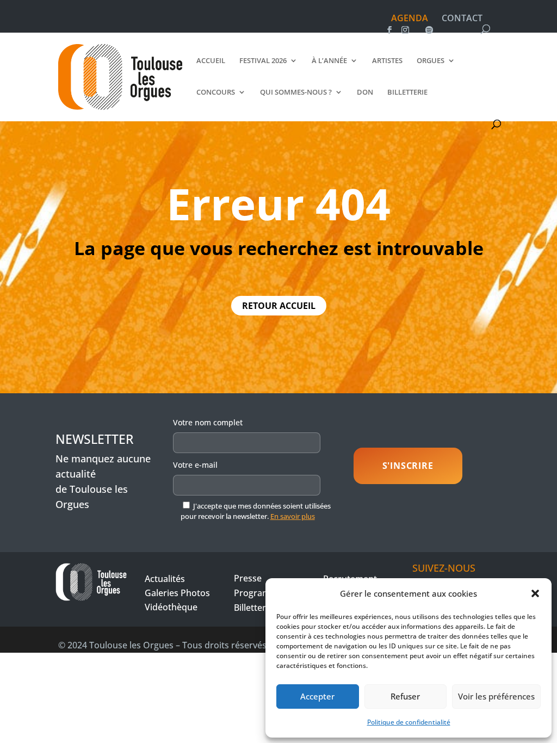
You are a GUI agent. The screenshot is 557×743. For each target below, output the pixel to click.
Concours (215, 92)
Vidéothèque (171, 607)
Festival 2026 (263, 61)
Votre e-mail (195, 465)
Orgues (430, 61)
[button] (535, 593)
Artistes (387, 61)
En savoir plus (292, 516)
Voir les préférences (496, 696)
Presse (248, 578)
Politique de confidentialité (408, 722)
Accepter (317, 696)
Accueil (210, 61)
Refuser (405, 696)
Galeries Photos (177, 593)
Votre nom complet (208, 422)
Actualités (165, 579)
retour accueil (278, 306)
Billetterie (407, 92)
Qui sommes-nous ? (296, 92)
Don (365, 92)
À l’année (329, 61)
